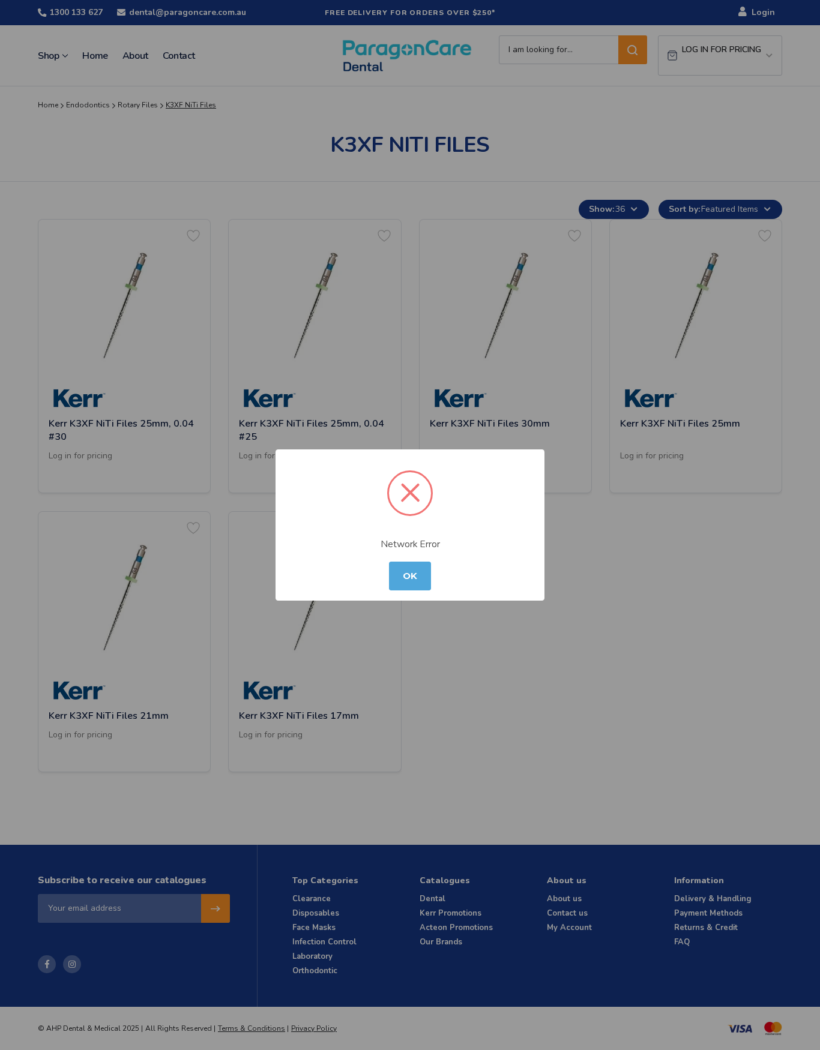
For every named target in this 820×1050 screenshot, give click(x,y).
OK (410, 576)
